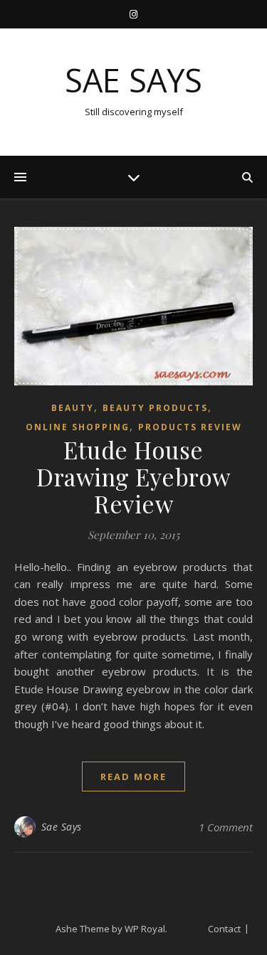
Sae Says (133, 80)
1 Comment (226, 827)
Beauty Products (155, 408)
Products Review (190, 427)
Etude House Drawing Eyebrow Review (133, 476)
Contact (224, 928)
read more (133, 776)
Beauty (72, 408)
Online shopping (78, 427)
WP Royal (145, 928)
